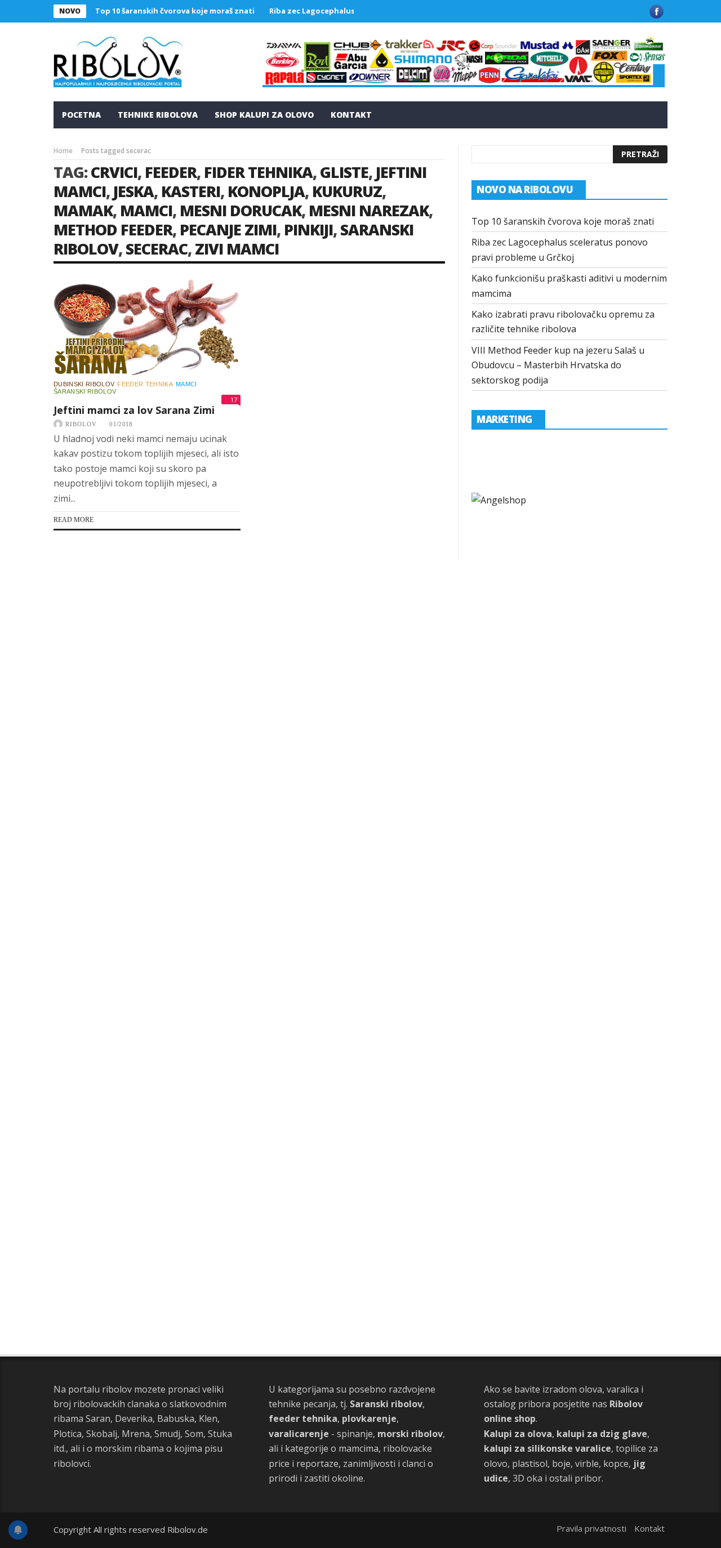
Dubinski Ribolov (84, 384)
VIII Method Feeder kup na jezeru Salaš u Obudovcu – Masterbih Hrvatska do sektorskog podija (557, 365)
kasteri (190, 191)
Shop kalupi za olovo (264, 114)
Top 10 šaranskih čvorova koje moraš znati (175, 11)
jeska (133, 191)
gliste (344, 172)
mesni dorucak (240, 210)
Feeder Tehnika (145, 384)
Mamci (186, 384)
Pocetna (81, 114)
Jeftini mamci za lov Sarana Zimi (134, 410)
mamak (83, 210)
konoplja (266, 191)
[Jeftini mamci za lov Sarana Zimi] (147, 327)
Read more (74, 520)
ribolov (81, 424)
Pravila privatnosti (591, 1528)
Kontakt (351, 114)
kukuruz (347, 191)
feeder (171, 172)
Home (63, 150)
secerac (157, 248)
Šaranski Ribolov (85, 391)
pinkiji (308, 229)
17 (233, 399)
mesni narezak (369, 210)
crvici (114, 172)
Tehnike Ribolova (158, 114)
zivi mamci (237, 248)
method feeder (113, 229)
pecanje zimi (228, 229)
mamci (146, 210)
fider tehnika (258, 172)
